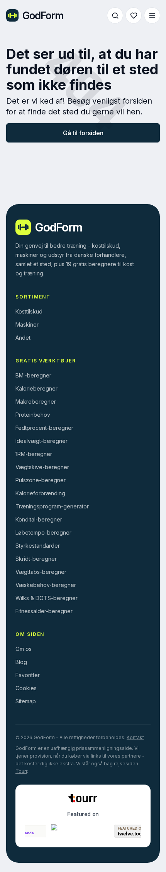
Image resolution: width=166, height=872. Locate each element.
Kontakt (135, 737)
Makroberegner (35, 401)
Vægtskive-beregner (42, 467)
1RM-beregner (33, 454)
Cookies (26, 688)
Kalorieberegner (36, 388)
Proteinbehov (32, 414)
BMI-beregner (33, 375)
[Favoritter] (133, 15)
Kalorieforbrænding (40, 493)
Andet (22, 337)
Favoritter (27, 675)
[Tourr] (83, 798)
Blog (21, 662)
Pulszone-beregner (40, 480)
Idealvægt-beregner (41, 441)
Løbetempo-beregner (43, 532)
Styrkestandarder (37, 545)
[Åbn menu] (152, 15)
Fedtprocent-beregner (44, 427)
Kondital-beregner (38, 519)
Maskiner (27, 324)
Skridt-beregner (36, 558)
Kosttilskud (28, 311)
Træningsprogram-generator (52, 506)
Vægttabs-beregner (40, 571)
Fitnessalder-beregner (44, 611)
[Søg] (115, 15)
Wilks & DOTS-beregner (46, 598)
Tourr (21, 771)
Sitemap (25, 701)
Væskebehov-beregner (45, 585)
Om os (23, 649)
